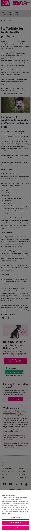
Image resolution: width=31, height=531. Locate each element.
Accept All (16, 528)
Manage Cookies (15, 517)
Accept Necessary (15, 523)
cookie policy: (8, 514)
